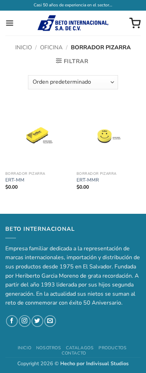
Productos (113, 348)
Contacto (74, 353)
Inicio (23, 47)
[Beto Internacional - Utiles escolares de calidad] (73, 23)
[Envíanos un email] (50, 321)
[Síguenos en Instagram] (24, 321)
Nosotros (48, 348)
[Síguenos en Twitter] (37, 321)
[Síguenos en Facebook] (12, 321)
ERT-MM (14, 180)
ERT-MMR (88, 180)
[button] (9, 23)
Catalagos (80, 348)
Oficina (51, 47)
